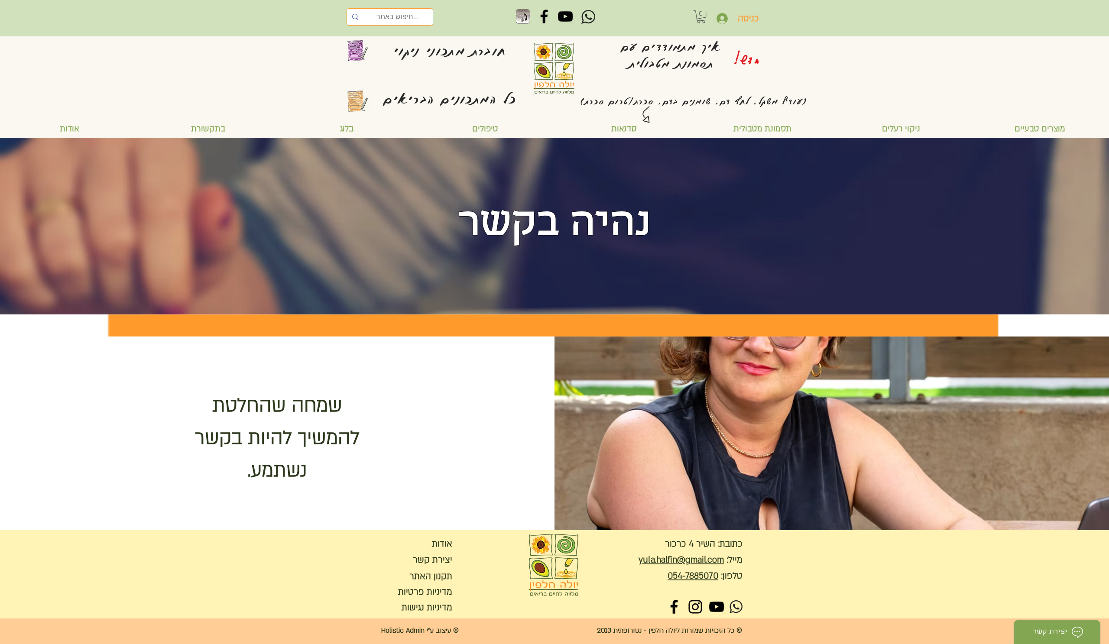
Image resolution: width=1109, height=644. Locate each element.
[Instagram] (695, 607)
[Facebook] (544, 16)
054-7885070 (693, 576)
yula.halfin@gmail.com (681, 560)
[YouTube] (565, 16)
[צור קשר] (523, 16)
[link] (701, 16)
